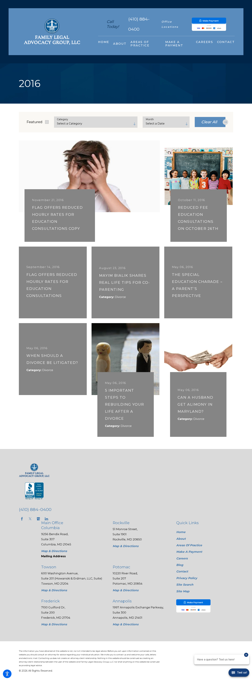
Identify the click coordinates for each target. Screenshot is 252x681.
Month (150, 119)
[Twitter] (30, 519)
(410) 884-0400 (139, 24)
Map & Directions (54, 551)
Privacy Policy (186, 578)
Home (180, 532)
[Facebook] (22, 519)
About (181, 538)
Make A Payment (189, 551)
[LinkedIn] (46, 519)
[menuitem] (103, 43)
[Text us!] (239, 673)
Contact (182, 571)
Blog (179, 565)
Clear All (209, 122)
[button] (7, 674)
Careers (182, 558)
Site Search (184, 584)
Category (62, 119)
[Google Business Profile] (38, 519)
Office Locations (169, 24)
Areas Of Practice (189, 545)
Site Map (182, 591)
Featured (34, 122)
